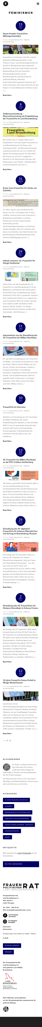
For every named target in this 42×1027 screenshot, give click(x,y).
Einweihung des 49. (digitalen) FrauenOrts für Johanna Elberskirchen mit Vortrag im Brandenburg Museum (20, 531)
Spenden (8, 952)
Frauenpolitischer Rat (15, 40)
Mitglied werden (12, 945)
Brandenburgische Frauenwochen (17, 812)
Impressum (7, 926)
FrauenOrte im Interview (14, 407)
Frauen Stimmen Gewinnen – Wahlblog (19, 824)
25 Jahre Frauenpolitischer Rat (16, 800)
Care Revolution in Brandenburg (17, 818)
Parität (7, 837)
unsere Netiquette (24, 853)
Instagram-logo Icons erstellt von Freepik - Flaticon (19, 933)
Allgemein (27, 40)
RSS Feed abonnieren (13, 864)
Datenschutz (7, 929)
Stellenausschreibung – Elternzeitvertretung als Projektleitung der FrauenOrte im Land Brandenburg (20, 116)
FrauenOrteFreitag (8, 42)
